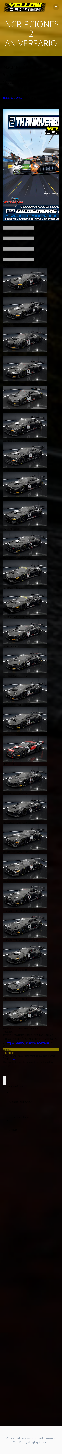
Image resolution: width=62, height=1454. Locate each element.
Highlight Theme (40, 1442)
